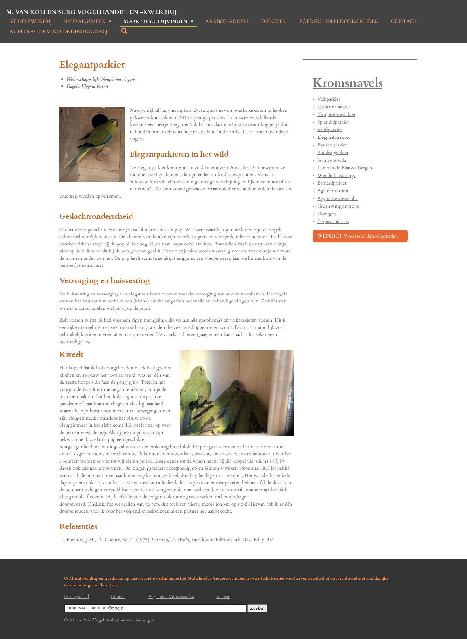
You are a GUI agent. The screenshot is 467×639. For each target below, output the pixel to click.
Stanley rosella (331, 160)
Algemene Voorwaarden (171, 596)
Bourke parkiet (332, 145)
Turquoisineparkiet (336, 114)
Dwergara (327, 213)
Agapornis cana (332, 191)
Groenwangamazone (338, 206)
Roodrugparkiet (333, 152)
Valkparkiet (328, 99)
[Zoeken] (124, 31)
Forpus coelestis (333, 221)
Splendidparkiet (333, 122)
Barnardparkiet (332, 183)
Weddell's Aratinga (336, 175)
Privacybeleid (76, 596)
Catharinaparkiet (333, 106)
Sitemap (223, 596)
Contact (118, 596)
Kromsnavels (347, 83)
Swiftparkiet (329, 129)
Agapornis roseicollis (337, 198)
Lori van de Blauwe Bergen (344, 168)
